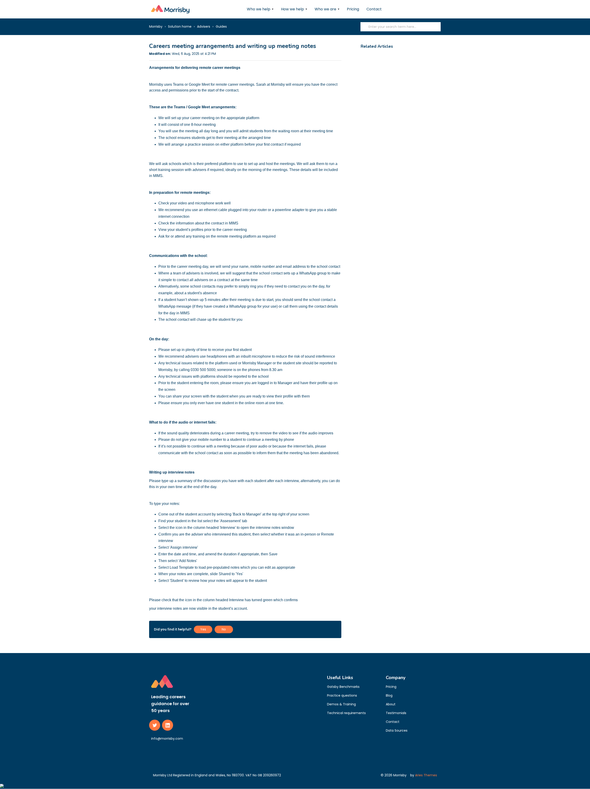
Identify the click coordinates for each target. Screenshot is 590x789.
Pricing (353, 9)
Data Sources (396, 730)
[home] (170, 9)
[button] (260, 9)
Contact (374, 9)
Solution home (180, 26)
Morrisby (155, 26)
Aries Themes (426, 775)
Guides (221, 26)
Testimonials (396, 713)
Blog (389, 695)
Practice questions (342, 695)
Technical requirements (346, 713)
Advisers (203, 26)
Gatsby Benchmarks (343, 686)
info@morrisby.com (167, 738)
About (390, 704)
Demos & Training (341, 704)
